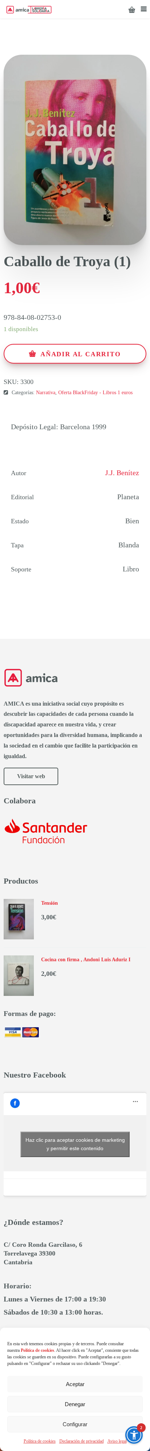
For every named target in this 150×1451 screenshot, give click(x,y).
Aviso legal (117, 1441)
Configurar (75, 1424)
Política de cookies (40, 1441)
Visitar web (31, 776)
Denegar (75, 1404)
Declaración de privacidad (81, 1441)
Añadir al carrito (80, 354)
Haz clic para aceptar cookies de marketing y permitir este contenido (75, 1144)
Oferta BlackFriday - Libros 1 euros (95, 392)
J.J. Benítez (122, 473)
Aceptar (75, 1384)
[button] (134, 1435)
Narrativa (45, 392)
